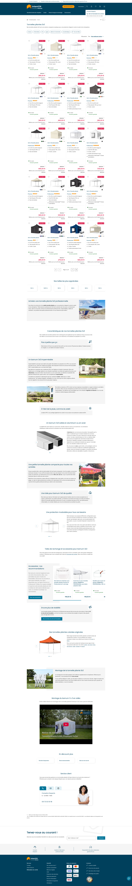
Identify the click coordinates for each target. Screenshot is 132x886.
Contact (29, 865)
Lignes (47, 31)
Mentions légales (51, 870)
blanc (68, 641)
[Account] (91, 7)
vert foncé (69, 646)
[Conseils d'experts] (43, 788)
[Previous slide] (36, 442)
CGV (48, 872)
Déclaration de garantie (52, 881)
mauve (83, 646)
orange (78, 646)
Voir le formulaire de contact (96, 14)
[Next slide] (63, 442)
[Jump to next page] (72, 269)
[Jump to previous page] (59, 269)
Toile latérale (36, 31)
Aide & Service (30, 867)
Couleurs (30, 31)
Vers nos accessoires (35, 597)
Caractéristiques (66, 31)
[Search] (87, 7)
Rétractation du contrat (32, 870)
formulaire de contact (72, 554)
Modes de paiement (51, 876)
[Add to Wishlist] (29, 41)
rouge (73, 646)
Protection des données (52, 874)
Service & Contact (68, 6)
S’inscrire (101, 838)
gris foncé (90, 645)
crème (85, 645)
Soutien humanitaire (51, 867)
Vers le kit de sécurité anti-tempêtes (52, 619)
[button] (100, 6)
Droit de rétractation (51, 878)
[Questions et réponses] (58, 788)
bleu (94, 645)
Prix (42, 31)
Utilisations (49, 883)
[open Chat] (129, 878)
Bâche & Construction (55, 31)
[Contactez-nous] (50, 788)
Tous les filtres (77, 31)
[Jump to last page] (76, 269)
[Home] (27, 19)
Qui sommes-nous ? (51, 865)
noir (92, 639)
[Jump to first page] (55, 269)
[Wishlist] (95, 6)
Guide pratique (81, 6)
